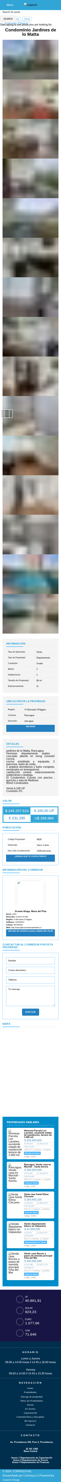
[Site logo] (30, 4)
